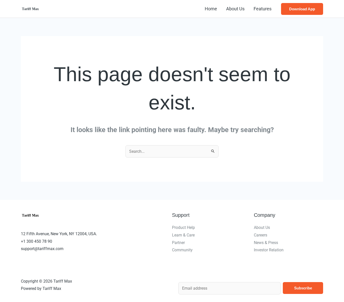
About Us (235, 8)
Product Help (183, 227)
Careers (260, 235)
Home (211, 8)
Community (182, 250)
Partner (178, 242)
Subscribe (303, 288)
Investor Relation (269, 250)
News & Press (266, 242)
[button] (302, 9)
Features (262, 8)
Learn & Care (183, 235)
